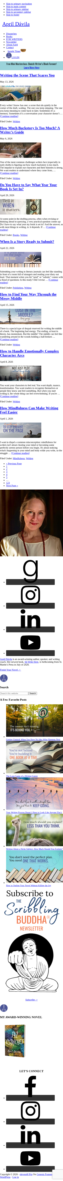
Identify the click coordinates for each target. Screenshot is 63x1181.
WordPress (5, 1177)
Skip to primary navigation (19, 3)
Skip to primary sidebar (17, 9)
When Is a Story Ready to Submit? (27, 242)
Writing (16, 121)
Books (16, 235)
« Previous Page (14, 463)
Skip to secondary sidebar (18, 12)
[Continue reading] (9, 116)
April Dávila (16, 24)
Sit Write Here (31, 662)
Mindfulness (19, 458)
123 (8, 483)
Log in (15, 1177)
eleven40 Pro (26, 1174)
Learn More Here (31, 67)
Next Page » (12, 485)
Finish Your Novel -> (10, 670)
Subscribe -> (31, 999)
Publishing (18, 287)
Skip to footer (12, 14)
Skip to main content (16, 6)
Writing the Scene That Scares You (27, 75)
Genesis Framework (46, 1174)
